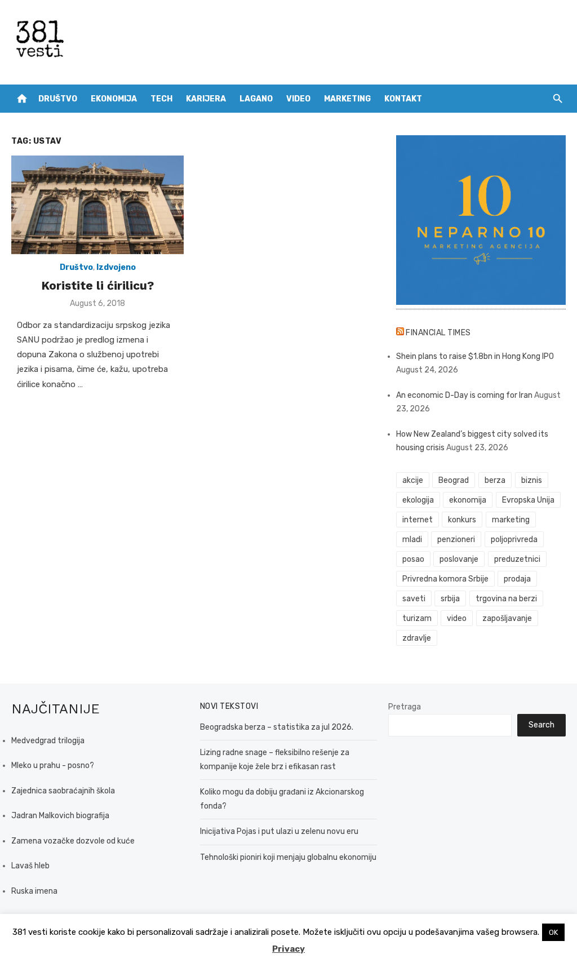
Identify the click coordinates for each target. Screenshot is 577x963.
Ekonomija (114, 99)
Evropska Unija (528, 500)
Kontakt (403, 99)
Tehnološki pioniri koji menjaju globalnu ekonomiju (288, 857)
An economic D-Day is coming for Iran (464, 395)
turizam (417, 618)
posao (413, 559)
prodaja (517, 579)
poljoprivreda (514, 539)
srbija (450, 598)
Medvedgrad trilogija (48, 740)
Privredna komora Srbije (445, 579)
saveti (413, 598)
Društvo (57, 99)
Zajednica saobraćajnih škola (63, 791)
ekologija (418, 500)
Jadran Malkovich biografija (60, 815)
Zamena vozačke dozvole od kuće (73, 841)
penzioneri (456, 539)
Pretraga (404, 707)
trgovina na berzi (506, 598)
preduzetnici (517, 559)
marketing (511, 520)
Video (298, 99)
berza (495, 480)
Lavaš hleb (30, 866)
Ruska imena (34, 891)
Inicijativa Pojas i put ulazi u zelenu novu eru (279, 831)
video (457, 618)
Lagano (256, 99)
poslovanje (459, 559)
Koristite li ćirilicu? (97, 285)
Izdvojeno (116, 267)
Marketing (347, 99)
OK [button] (553, 932)
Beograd (453, 480)
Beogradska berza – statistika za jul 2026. (276, 727)
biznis (531, 480)
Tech (161, 99)
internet (417, 520)
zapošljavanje (507, 618)
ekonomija (467, 500)
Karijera (206, 99)
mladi (412, 539)
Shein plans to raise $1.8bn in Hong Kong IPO (475, 356)
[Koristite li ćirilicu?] (97, 205)
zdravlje (416, 638)
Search (541, 725)
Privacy (288, 949)
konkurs (462, 520)
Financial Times (438, 333)
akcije (412, 480)
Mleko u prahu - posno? (52, 765)
